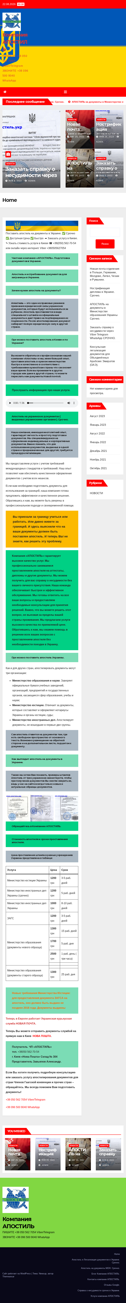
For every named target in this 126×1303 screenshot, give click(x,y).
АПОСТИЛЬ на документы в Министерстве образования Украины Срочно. (104, 311)
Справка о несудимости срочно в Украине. (99, 1290)
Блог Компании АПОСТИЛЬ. (106, 1274)
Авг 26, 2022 (77, 175)
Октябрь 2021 (98, 468)
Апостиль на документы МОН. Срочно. (100, 1268)
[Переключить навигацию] (65, 92)
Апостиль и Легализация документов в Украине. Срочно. (96, 1261)
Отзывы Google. (112, 1285)
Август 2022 (97, 433)
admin (31, 181)
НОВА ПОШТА (42, 1036)
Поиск (93, 220)
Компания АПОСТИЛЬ (14, 42)
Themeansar (8, 1276)
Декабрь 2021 (98, 451)
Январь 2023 (98, 424)
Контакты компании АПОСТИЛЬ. (103, 1279)
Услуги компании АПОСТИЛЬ (105, 1296)
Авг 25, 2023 (77, 137)
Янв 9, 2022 (15, 181)
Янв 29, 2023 (106, 137)
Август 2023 (97, 416)
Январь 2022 (98, 442)
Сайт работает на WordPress (17, 1273)
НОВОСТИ (10, 164)
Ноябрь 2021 (98, 459)
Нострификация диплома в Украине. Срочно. (102, 292)
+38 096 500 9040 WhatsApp (23, 1107)
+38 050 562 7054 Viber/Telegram (25, 1099)
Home (117, 1254)
